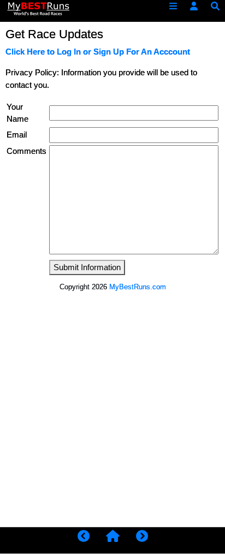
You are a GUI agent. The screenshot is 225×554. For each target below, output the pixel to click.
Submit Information (87, 267)
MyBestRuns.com (137, 287)
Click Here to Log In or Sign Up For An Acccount (97, 51)
